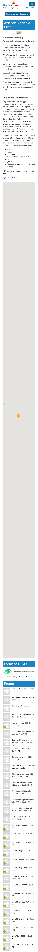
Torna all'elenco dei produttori (17, 14)
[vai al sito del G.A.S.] (8, 672)
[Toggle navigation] (32, 4)
